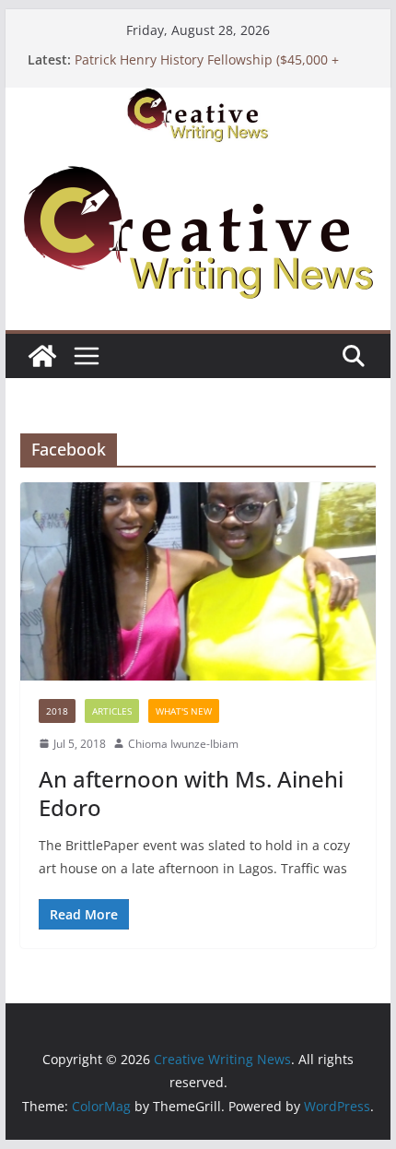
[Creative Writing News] (198, 100)
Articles (112, 711)
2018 (57, 711)
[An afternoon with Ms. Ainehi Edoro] (197, 581)
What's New (184, 711)
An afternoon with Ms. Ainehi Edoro (191, 793)
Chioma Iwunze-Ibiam (183, 744)
